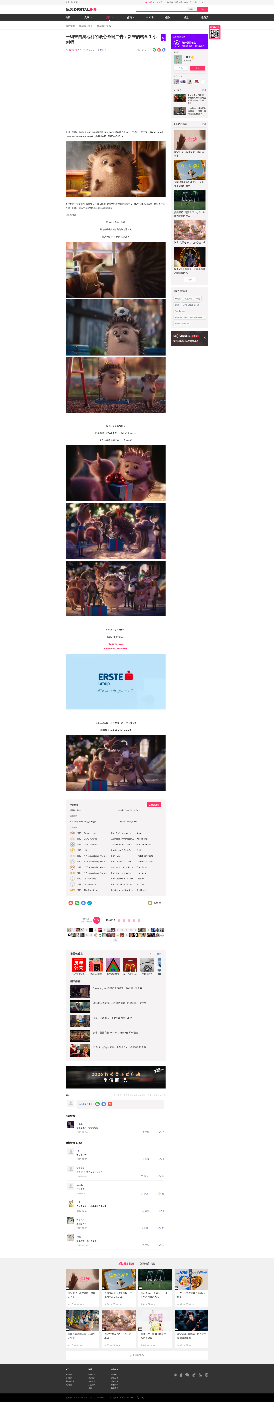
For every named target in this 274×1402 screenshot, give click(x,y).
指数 (167, 17)
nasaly (79, 1185)
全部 (159, 953)
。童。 (79, 1202)
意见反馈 (114, 1378)
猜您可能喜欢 (180, 290)
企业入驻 (91, 1374)
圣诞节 (178, 298)
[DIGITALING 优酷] (206, 1375)
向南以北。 (81, 1219)
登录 (67, 2)
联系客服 (114, 1388)
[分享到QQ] (164, 50)
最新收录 (70, 25)
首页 (68, 17)
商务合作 (91, 1381)
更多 (204, 124)
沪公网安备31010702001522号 (122, 1398)
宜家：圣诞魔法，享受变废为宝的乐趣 (112, 1017)
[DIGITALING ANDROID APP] (175, 1375)
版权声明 (114, 1385)
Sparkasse (180, 311)
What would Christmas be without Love (190, 317)
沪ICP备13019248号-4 (98, 1398)
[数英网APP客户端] (214, 32)
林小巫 (79, 1123)
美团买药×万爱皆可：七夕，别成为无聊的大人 (189, 214)
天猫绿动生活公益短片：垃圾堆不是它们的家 (189, 184)
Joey (78, 1236)
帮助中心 (114, 1374)
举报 (138, 50)
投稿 (90, 1388)
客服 (186, 2)
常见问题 (178, 2)
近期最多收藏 (104, 25)
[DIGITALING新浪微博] (194, 1375)
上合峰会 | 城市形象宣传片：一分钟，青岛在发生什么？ (197, 111)
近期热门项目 (86, 25)
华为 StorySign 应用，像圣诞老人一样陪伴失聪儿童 (119, 1047)
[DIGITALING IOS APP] (181, 1375)
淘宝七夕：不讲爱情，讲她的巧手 (189, 154)
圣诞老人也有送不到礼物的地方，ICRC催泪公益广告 (119, 1003)
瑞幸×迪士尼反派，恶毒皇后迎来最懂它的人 (189, 271)
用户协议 (114, 1381)
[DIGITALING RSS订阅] (200, 1375)
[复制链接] (89, 903)
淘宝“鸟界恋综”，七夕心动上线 (190, 242)
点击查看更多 (137, 1355)
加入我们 (69, 1385)
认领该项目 (154, 804)
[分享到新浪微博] (159, 50)
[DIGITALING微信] (187, 1375)
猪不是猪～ (81, 1168)
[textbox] (161, 9)
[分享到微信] (154, 50)
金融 (177, 305)
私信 (198, 68)
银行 (198, 298)
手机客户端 (70, 1381)
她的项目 (178, 90)
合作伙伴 (69, 1378)
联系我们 (91, 1378)
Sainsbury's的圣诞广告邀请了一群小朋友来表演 (117, 988)
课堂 (186, 17)
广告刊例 (91, 1385)
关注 (181, 68)
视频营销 (189, 298)
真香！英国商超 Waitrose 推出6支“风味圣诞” (116, 1032)
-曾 (77, 1150)
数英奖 (205, 17)
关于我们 (69, 1374)
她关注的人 (178, 76)
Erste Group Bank (191, 305)
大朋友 (187, 57)
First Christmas (182, 323)
